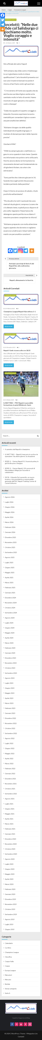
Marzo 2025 (9, 582)
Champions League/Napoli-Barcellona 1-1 (20, 312)
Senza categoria (10, 989)
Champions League (10, 19)
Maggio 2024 (9, 633)
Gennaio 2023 (10, 713)
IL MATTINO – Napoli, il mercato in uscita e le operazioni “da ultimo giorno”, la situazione (21, 455)
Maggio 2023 (9, 693)
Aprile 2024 (9, 638)
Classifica (8, 957)
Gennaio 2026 (10, 532)
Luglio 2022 (9, 743)
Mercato (8, 980)
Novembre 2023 (11, 663)
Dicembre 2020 (10, 839)
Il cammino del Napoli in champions (17, 449)
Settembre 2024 (11, 613)
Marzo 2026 (9, 522)
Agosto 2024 (9, 618)
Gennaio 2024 (10, 653)
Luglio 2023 (9, 683)
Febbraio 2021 (10, 829)
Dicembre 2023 (10, 658)
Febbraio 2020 (10, 889)
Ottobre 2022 (10, 728)
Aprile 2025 (9, 577)
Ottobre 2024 (10, 608)
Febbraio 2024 (10, 648)
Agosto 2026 (9, 497)
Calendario (9, 943)
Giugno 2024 (9, 628)
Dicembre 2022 (10, 718)
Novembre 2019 (11, 904)
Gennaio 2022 (10, 774)
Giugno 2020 (9, 869)
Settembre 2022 (11, 733)
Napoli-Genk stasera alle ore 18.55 (17, 350)
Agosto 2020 (9, 859)
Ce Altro (8, 948)
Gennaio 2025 (10, 593)
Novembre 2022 (11, 723)
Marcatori (8, 975)
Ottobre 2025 (10, 547)
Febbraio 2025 (10, 587)
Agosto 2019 (9, 919)
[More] (31, 250)
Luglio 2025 (9, 562)
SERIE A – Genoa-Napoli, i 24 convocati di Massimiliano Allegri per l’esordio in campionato (20, 470)
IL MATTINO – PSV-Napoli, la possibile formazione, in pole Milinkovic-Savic (18, 404)
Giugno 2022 (9, 748)
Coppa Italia (9, 961)
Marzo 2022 (9, 763)
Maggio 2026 (9, 512)
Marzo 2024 (9, 643)
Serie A (7, 993)
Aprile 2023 (9, 698)
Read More (9, 326)
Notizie (7, 984)
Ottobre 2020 (10, 849)
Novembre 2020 (11, 844)
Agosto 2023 (9, 678)
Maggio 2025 (9, 572)
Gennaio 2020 (10, 894)
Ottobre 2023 (10, 668)
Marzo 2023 (9, 703)
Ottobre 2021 (10, 789)
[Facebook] (10, 250)
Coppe (7, 966)
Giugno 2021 (9, 809)
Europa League (10, 970)
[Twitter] (15, 250)
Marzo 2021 (9, 824)
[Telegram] (25, 250)
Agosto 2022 (9, 738)
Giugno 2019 (9, 929)
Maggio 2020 (9, 874)
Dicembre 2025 (10, 537)
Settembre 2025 (11, 552)
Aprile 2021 (9, 819)
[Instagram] (20, 250)
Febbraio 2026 (10, 527)
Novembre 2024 (11, 603)
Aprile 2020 (9, 879)
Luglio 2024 (9, 623)
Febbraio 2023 (10, 708)
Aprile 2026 (9, 517)
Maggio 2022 (9, 753)
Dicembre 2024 (10, 598)
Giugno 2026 (9, 507)
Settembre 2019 (11, 914)
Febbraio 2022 (10, 768)
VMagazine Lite (32, 1034)
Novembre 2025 (11, 542)
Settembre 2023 (11, 673)
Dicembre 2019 (10, 899)
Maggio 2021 (9, 814)
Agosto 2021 (9, 799)
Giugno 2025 (9, 567)
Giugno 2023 (9, 688)
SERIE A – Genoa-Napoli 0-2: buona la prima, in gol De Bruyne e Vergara (21, 462)
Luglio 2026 (9, 502)
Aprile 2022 (9, 758)
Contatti (21, 1037)
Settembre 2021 (11, 794)
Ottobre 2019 (10, 909)
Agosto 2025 (9, 557)
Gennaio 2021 (10, 834)
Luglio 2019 (9, 924)
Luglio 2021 (9, 804)
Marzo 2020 (9, 884)
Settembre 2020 (11, 854)
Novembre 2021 (11, 784)
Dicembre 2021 (10, 779)
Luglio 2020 (9, 864)
